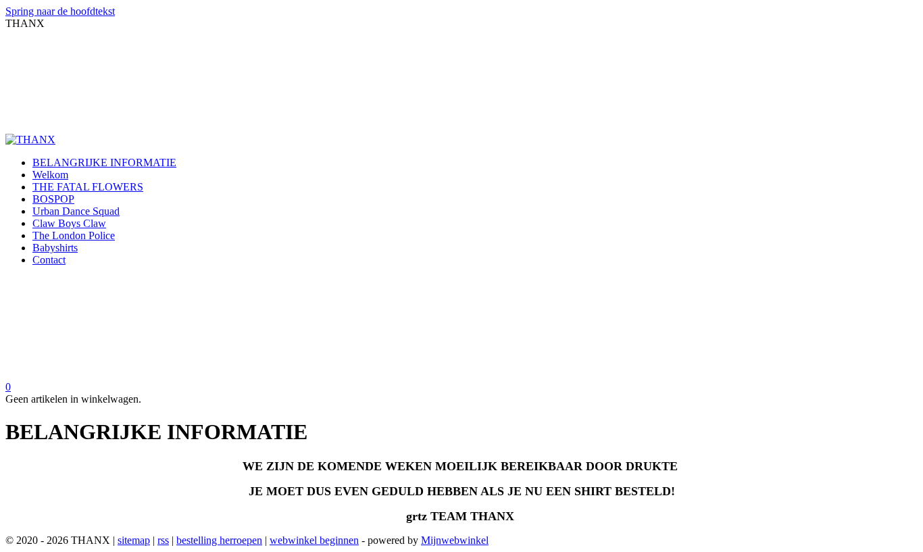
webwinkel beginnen (314, 540)
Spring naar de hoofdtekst (60, 11)
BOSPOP (53, 199)
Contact (49, 260)
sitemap (134, 540)
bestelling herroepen (219, 540)
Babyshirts (55, 247)
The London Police (73, 235)
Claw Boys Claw (69, 223)
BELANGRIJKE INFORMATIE (104, 162)
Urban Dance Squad (76, 211)
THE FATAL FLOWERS (87, 187)
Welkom (50, 174)
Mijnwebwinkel (455, 540)
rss (163, 540)
